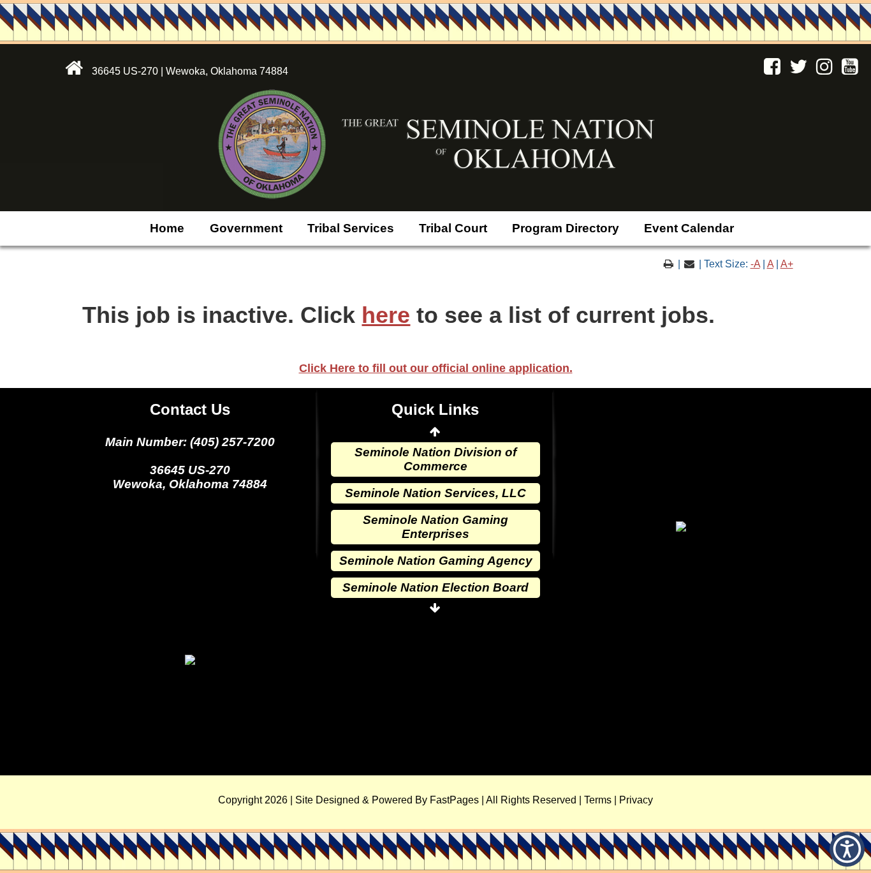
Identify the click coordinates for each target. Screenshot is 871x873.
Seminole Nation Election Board (435, 587)
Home (167, 228)
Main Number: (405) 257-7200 (190, 442)
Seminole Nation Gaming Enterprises (435, 527)
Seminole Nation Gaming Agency (435, 560)
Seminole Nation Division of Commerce (435, 459)
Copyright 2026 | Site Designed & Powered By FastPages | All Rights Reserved (397, 800)
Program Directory (565, 228)
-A (755, 263)
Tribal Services (350, 228)
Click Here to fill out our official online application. (436, 368)
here (386, 315)
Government (246, 228)
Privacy (636, 800)
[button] (847, 849)
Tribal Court (453, 228)
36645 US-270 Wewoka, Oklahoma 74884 (190, 477)
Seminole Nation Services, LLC (435, 493)
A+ (786, 263)
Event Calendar (689, 228)
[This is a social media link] (769, 69)
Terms (597, 800)
